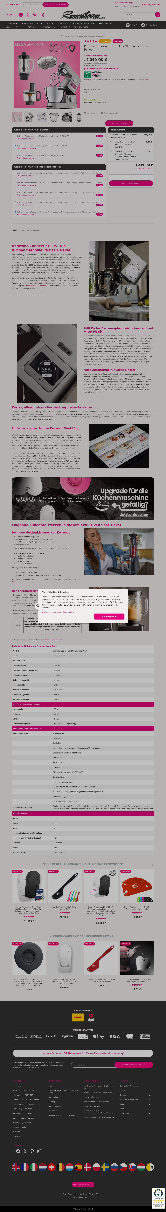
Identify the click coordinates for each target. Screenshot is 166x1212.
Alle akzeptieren (109, 616)
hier (104, 605)
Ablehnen (45, 612)
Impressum (56, 612)
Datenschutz (68, 612)
